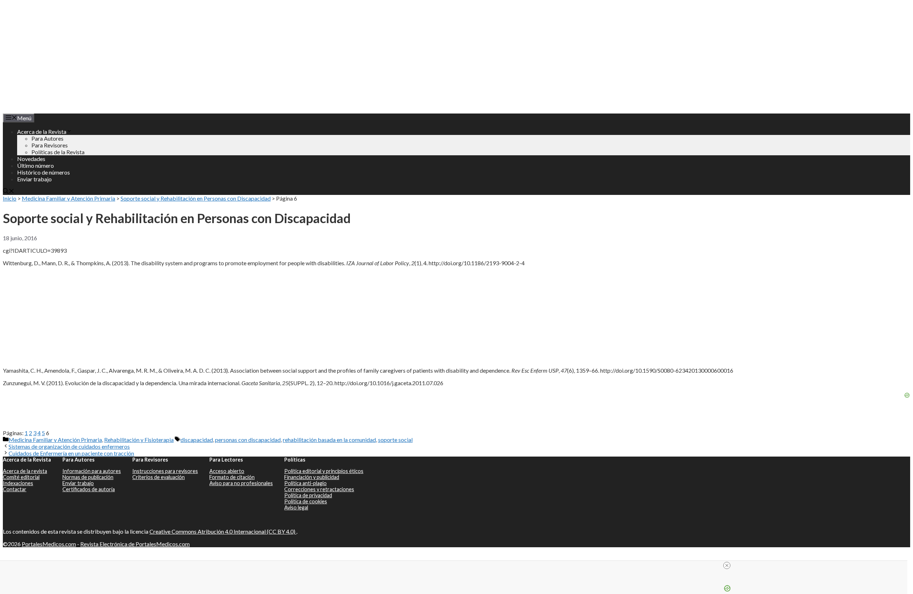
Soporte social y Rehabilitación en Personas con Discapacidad (196, 198)
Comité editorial (21, 477)
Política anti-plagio (305, 483)
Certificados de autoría (88, 489)
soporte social (395, 439)
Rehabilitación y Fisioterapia (139, 439)
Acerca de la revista (25, 471)
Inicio (9, 198)
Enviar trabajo (34, 179)
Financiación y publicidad (311, 477)
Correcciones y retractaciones (319, 489)
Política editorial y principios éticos (323, 471)
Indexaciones (18, 483)
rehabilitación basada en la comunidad (329, 439)
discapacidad (196, 439)
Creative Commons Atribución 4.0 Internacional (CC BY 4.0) (222, 531)
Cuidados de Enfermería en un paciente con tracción (71, 453)
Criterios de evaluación (158, 477)
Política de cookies (305, 501)
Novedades (31, 158)
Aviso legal (296, 507)
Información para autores (91, 471)
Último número (35, 165)
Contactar (14, 489)
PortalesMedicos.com (49, 543)
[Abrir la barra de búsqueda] (8, 191)
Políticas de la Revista (58, 151)
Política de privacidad (308, 495)
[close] (726, 565)
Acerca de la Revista (41, 131)
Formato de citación (232, 477)
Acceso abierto (226, 471)
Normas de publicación (87, 477)
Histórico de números (43, 172)
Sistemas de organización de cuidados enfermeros (69, 446)
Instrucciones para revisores (165, 471)
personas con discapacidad (248, 439)
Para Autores (47, 138)
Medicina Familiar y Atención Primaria (68, 198)
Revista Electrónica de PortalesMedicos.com (135, 543)
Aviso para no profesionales (241, 483)
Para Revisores (49, 145)
